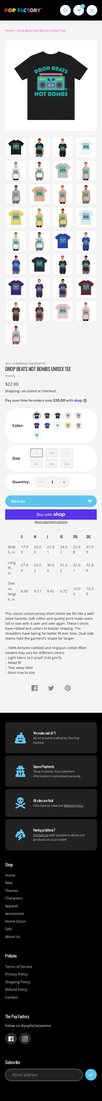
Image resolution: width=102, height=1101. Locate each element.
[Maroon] (47, 415)
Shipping (12, 391)
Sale (8, 928)
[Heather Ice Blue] (37, 435)
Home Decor (15, 921)
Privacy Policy (16, 974)
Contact (11, 997)
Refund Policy (73, 805)
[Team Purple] (37, 425)
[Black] (37, 415)
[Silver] (78, 415)
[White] (57, 425)
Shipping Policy (17, 981)
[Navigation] (92, 10)
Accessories (14, 913)
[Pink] (68, 415)
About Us (12, 936)
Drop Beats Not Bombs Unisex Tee (41, 30)
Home (9, 30)
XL (36, 464)
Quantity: (21, 481)
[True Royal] (47, 425)
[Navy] (57, 415)
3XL (67, 464)
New (9, 882)
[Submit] (91, 1074)
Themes (11, 890)
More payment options (51, 522)
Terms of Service (18, 966)
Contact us (40, 835)
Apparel (11, 905)
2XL (51, 464)
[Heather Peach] (78, 425)
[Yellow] (68, 425)
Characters (14, 898)
